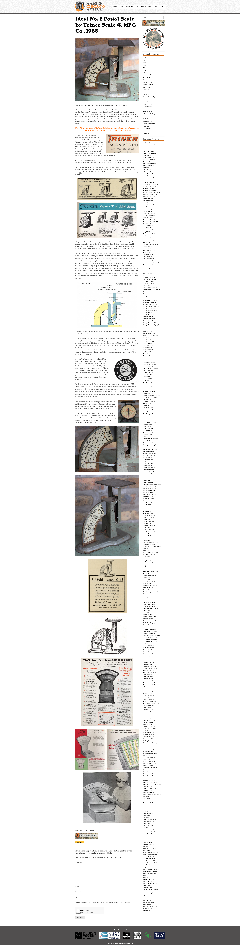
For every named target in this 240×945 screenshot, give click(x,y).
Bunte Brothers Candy (149, 265)
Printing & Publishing (149, 114)
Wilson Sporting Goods (149, 896)
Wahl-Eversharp (147, 865)
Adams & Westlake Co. (149, 153)
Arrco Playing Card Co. (149, 213)
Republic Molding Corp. (149, 714)
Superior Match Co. (148, 786)
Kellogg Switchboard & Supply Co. (152, 546)
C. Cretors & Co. (147, 269)
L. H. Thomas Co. (148, 556)
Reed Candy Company (149, 701)
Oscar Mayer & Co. (148, 654)
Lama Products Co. (148, 563)
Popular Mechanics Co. (149, 683)
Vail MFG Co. (146, 840)
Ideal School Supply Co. (149, 488)
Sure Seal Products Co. (149, 788)
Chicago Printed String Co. (150, 314)
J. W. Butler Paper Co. (149, 515)
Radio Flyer (146, 697)
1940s (145, 67)
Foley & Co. (146, 436)
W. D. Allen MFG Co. (149, 856)
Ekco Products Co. (148, 393)
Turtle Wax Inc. (147, 823)
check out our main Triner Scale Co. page (100, 418)
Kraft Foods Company (149, 554)
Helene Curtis (147, 480)
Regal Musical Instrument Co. (151, 703)
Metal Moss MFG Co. (149, 606)
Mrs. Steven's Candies (149, 629)
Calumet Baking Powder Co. (151, 279)
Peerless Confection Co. (149, 666)
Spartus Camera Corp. (149, 761)
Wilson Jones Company (149, 894)
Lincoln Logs (146, 573)
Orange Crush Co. (148, 649)
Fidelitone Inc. (147, 426)
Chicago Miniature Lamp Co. (151, 310)
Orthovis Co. (146, 652)
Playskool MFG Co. (148, 680)
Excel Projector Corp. (149, 409)
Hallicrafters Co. (147, 465)
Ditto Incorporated (148, 370)
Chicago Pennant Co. (149, 312)
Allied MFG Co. (147, 169)
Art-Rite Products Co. (149, 215)
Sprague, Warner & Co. (149, 763)
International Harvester (149, 500)
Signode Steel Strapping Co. (151, 749)
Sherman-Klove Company (150, 743)
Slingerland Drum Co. (149, 757)
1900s (145, 58)
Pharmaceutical (147, 111)
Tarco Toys (146, 800)
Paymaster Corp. (147, 664)
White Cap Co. (147, 885)
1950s (145, 70)
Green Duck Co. (147, 457)
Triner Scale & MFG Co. (149, 819)
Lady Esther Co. (147, 561)
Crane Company (147, 343)
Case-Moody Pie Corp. (149, 283)
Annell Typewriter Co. (149, 207)
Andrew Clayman (88, 830)
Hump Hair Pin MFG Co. (149, 486)
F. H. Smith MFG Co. (148, 416)
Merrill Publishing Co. (149, 604)
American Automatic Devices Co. (152, 178)
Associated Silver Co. (149, 217)
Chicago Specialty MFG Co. (150, 323)
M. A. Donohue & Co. (149, 581)
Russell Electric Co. (148, 722)
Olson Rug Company (149, 647)
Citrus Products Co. (148, 329)
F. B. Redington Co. (148, 414)
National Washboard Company (151, 635)
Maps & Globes (147, 104)
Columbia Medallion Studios (151, 335)
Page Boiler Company (149, 660)
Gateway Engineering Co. (150, 445)
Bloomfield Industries (149, 250)
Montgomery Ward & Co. (150, 618)
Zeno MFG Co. (147, 910)
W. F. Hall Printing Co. (149, 858)
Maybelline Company (149, 602)
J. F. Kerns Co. (147, 509)
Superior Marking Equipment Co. (152, 784)
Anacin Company (148, 200)
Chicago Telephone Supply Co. (151, 325)
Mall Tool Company (148, 589)
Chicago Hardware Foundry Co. (151, 306)
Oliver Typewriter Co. (148, 645)
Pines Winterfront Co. (149, 674)
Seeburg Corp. (147, 741)
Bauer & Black (147, 238)
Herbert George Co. (148, 482)
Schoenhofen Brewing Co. (150, 728)
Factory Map (129, 6)
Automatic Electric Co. (149, 219)
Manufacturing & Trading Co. (151, 592)
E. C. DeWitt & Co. (148, 385)
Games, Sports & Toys (149, 97)
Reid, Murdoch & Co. (149, 707)
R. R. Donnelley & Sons (149, 695)
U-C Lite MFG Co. (148, 827)
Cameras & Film (147, 80)
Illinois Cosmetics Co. (149, 492)
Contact (162, 6)
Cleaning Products (148, 82)
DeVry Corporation (148, 366)
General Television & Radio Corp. (152, 447)
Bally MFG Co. (147, 232)
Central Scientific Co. (149, 285)
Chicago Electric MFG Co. (150, 300)
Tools (144, 131)
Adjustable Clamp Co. (149, 159)
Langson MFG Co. (148, 565)
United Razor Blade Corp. (150, 832)
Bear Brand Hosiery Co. (149, 240)
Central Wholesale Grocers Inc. (151, 289)
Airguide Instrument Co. (149, 163)
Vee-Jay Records (148, 850)
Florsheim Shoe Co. (148, 434)
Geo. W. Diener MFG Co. (150, 453)
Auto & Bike (146, 77)
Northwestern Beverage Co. (150, 639)
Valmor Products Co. (148, 844)
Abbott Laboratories (148, 147)
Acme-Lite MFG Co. (148, 151)
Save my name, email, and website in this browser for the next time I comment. (104, 902)
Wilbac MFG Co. (147, 887)
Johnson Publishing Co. (149, 536)
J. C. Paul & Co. (147, 505)
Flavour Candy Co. (148, 432)
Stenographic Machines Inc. (151, 769)
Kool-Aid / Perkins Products (150, 552)
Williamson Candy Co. (149, 892)
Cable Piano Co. (147, 273)
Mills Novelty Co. (148, 612)
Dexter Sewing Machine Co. (150, 368)
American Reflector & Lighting (151, 192)
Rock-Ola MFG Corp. (149, 720)
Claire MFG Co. (147, 331)
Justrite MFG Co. (148, 538)
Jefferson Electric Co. (149, 525)
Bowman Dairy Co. (148, 254)
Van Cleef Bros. (147, 846)
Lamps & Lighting (148, 101)
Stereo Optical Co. (148, 772)
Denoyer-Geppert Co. (149, 362)
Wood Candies (147, 904)
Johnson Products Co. (149, 534)
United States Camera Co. (150, 834)
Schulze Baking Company (150, 732)
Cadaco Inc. (146, 275)
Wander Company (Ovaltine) (151, 869)
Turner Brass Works (148, 821)
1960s (145, 72)
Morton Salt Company (149, 623)
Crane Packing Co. (148, 345)
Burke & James (147, 267)
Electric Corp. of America (150, 397)
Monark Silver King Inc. (149, 616)
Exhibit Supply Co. (148, 412)
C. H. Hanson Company (149, 271)
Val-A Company (147, 842)
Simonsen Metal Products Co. (151, 753)
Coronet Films (147, 339)
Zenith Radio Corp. (148, 908)
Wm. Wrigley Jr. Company (150, 902)
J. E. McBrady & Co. (149, 507)
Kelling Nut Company (149, 544)
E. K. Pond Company (149, 391)
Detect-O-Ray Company (149, 364)
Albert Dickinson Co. (148, 165)
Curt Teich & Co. (147, 347)
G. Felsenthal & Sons (149, 443)
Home (115, 6)
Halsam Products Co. (149, 467)
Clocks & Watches (148, 84)
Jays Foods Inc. (147, 523)
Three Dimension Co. (149, 809)
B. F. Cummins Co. (148, 225)
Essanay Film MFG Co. (149, 405)
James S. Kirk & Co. (148, 517)
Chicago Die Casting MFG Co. (151, 298)
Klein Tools (146, 548)
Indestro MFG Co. (148, 496)
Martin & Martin (147, 598)
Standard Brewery (148, 765)
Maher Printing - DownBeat (150, 585)
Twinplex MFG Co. (148, 825)
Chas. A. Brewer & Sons (149, 291)
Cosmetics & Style (148, 89)
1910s (145, 60)
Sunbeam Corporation (149, 780)
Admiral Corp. (147, 161)
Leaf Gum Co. (147, 567)
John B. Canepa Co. (148, 529)
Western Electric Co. (148, 879)
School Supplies (147, 121)
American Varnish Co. (149, 196)
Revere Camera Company (150, 716)
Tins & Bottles (147, 128)
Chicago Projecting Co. (149, 316)
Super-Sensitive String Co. (150, 782)
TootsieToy (146, 817)
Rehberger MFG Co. (148, 705)
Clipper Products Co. (149, 333)
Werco (145, 875)
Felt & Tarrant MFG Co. (149, 422)
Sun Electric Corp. (148, 778)
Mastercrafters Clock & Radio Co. (152, 600)
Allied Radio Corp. (148, 171)
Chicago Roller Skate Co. (150, 318)
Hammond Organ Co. (149, 472)
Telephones (146, 126)
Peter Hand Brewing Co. (149, 672)
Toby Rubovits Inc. (148, 813)
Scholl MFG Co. (147, 730)
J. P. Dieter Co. (147, 511)
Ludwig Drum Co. (148, 577)
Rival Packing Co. (148, 718)
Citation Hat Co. (147, 327)
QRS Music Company (149, 691)
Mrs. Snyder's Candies (149, 627)
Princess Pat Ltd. (148, 687)
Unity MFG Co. (147, 836)
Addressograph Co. (148, 157)
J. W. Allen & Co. (148, 513)
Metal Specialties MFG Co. (150, 608)
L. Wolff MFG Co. (148, 558)
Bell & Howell (146, 242)
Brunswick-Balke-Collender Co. (151, 263)
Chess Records (147, 294)
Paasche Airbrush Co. (149, 658)
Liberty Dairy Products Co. (150, 571)
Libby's (145, 569)
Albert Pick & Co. (148, 167)
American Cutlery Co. (149, 182)
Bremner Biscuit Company (150, 260)
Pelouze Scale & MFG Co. (150, 668)
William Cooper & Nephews (150, 889)
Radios (145, 116)
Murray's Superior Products (150, 631)
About (121, 6)
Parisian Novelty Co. (148, 662)
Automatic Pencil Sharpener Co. (152, 221)
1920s (145, 62)
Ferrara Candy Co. (148, 424)
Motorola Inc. (146, 625)
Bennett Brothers (147, 246)
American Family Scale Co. (150, 184)
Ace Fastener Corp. (148, 149)
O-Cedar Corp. (147, 643)
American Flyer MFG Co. (150, 186)
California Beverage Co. (149, 277)
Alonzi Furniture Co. (148, 174)
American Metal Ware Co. (150, 190)
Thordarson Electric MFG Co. (151, 807)
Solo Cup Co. (146, 759)
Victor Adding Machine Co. (150, 852)
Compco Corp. (147, 337)
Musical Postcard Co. (149, 633)
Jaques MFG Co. (148, 519)
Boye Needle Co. (148, 256)
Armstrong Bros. (147, 211)
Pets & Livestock (148, 109)
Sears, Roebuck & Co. (149, 738)
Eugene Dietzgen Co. (149, 407)
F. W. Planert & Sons (148, 418)
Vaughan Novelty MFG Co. (150, 848)
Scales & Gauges (148, 118)
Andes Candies (147, 202)
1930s (145, 65)
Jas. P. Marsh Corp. (148, 521)
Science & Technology (149, 123)
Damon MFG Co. (147, 356)
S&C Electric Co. (147, 724)
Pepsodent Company (149, 670)
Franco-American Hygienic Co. (151, 438)
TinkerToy (145, 811)
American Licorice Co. (149, 188)
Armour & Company (148, 209)
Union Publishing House (149, 829)
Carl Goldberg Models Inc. (150, 281)
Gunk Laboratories (148, 463)
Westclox (145, 877)
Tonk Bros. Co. (147, 815)
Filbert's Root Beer (148, 428)
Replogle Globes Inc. (149, 711)
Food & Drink (146, 94)
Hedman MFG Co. (148, 478)
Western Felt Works (148, 881)
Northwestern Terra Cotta (150, 641)
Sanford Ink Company (149, 726)
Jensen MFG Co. (147, 527)
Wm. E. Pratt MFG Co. (149, 898)
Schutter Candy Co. (148, 734)
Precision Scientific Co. (149, 685)
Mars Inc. (145, 596)
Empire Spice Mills (148, 403)
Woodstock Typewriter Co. (150, 906)
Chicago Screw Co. (148, 320)
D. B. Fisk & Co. (147, 351)
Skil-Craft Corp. (147, 755)
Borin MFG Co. (147, 252)
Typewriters (146, 133)
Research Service (146, 6)
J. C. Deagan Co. (148, 503)
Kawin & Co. (146, 540)
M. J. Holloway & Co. (149, 583)
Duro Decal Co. (147, 380)
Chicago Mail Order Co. (149, 308)
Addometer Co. (147, 155)
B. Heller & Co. (147, 227)
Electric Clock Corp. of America (151, 395)
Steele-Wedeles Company (150, 767)
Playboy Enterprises (148, 678)
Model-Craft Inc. (147, 614)
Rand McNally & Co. (148, 699)
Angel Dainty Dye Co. (149, 205)
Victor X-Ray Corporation (150, 854)
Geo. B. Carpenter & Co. (150, 449)
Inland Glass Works (148, 498)
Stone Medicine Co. (148, 776)
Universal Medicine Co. (149, 838)
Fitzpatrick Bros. (147, 430)
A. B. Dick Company (148, 143)
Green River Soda (148, 459)
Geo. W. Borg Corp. (148, 451)
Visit (137, 6)
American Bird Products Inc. (151, 180)
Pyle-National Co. (148, 689)
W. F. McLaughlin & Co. (149, 860)
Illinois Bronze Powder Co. (150, 490)
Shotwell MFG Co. (148, 745)
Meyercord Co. (147, 610)
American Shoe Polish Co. (150, 194)
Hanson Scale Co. (148, 474)
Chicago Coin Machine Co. (150, 296)
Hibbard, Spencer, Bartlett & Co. (152, 484)
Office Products (147, 106)
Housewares (146, 99)
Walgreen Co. (147, 867)
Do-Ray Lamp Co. (148, 372)
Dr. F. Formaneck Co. (148, 378)
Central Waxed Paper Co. (150, 287)
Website (78, 897)
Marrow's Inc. (147, 594)
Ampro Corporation (148, 198)
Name (78, 886)
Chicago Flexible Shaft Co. (150, 304)
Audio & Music (147, 75)
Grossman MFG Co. (148, 461)
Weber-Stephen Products (150, 871)
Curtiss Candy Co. (148, 349)
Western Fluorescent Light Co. (151, 883)
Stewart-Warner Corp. (149, 774)
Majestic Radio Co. (148, 587)
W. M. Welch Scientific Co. (150, 863)
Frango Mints (146, 440)
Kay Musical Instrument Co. (150, 542)
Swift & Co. (146, 796)
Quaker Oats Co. (147, 693)
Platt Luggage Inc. (148, 676)
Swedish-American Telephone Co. (152, 794)
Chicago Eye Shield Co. (149, 302)
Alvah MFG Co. (147, 176)
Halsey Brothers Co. (148, 469)
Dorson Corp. (146, 376)
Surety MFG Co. (147, 790)
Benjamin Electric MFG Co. (150, 244)
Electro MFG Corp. (148, 399)
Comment (79, 862)
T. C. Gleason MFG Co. (149, 798)
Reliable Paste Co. (148, 709)
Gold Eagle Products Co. (150, 455)
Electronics (146, 92)
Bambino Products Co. (149, 234)
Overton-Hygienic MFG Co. (150, 656)
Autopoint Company (148, 223)
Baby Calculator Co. (148, 229)
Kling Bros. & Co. (148, 550)
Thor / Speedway (147, 805)
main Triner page (89, 130)
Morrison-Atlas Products (149, 620)
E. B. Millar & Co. (148, 383)
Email (78, 891)
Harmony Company (148, 476)
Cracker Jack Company (149, 341)
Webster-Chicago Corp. (149, 873)
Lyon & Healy (147, 579)
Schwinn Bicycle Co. (148, 736)
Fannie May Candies (148, 420)
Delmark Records (148, 358)
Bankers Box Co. (148, 236)
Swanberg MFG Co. (148, 792)
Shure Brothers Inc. (148, 747)
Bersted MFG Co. (148, 248)
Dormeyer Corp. (147, 374)
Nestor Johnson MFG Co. (150, 637)
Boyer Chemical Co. (148, 258)
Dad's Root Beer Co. (148, 354)
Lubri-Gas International (149, 575)
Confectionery (147, 87)
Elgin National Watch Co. (150, 401)
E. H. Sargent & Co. (148, 387)
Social (155, 6)
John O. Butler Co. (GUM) (150, 531)
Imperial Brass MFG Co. (149, 494)
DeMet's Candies (148, 360)
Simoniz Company (148, 751)
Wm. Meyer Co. (147, 900)
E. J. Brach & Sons (148, 389)
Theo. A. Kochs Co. (148, 803)
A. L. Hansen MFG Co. (149, 145)
